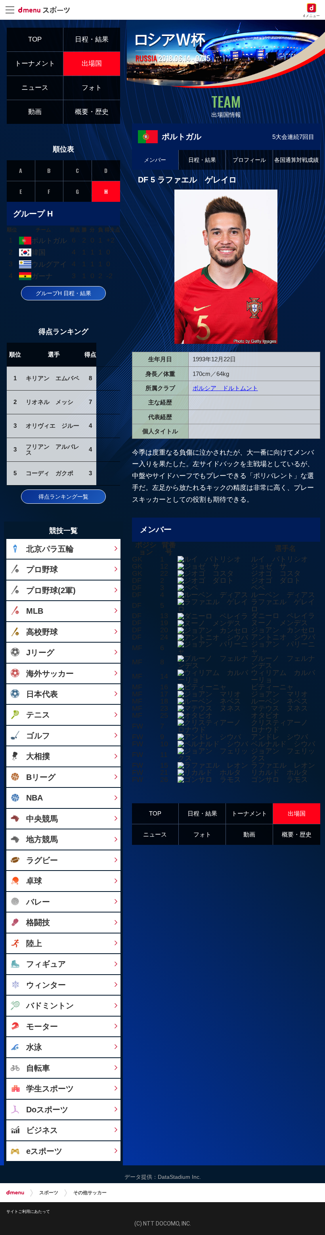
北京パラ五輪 (50, 548)
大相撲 (38, 756)
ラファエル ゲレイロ (283, 605)
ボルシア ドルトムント (225, 388)
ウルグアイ (49, 264)
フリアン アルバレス (52, 449)
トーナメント (249, 813)
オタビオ (265, 715)
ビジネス (42, 1129)
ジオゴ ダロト (276, 580)
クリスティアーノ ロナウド (283, 726)
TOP (155, 813)
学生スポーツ (50, 1088)
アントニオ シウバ (283, 637)
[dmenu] (15, 1192)
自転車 (38, 1067)
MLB (34, 610)
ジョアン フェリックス (283, 754)
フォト (202, 834)
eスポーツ (44, 1150)
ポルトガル (49, 241)
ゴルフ (38, 735)
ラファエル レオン (283, 765)
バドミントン (50, 1005)
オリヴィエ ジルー (52, 425)
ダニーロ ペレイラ (283, 616)
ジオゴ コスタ (276, 573)
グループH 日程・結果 (63, 293)
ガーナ (41, 276)
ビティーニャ (272, 687)
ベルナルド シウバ (283, 744)
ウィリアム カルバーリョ (283, 676)
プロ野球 (42, 569)
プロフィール (249, 160)
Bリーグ (40, 777)
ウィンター (46, 984)
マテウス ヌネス (279, 708)
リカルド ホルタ (279, 772)
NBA (34, 797)
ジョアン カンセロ (283, 630)
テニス (38, 714)
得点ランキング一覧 (63, 496)
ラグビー (42, 860)
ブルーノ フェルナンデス (283, 662)
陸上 (34, 943)
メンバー (155, 160)
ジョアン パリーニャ (283, 647)
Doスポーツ (47, 1109)
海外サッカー (50, 673)
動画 (249, 834)
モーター (42, 1026)
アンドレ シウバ (279, 737)
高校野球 (42, 631)
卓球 (34, 880)
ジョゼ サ (269, 566)
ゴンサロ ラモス (279, 779)
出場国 (297, 813)
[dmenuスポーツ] (47, 9)
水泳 (34, 1046)
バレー (38, 901)
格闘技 (38, 922)
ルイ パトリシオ (279, 559)
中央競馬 (42, 818)
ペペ (258, 588)
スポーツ (48, 1192)
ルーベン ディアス (283, 595)
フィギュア (46, 963)
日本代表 (42, 693)
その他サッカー (90, 1192)
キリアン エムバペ (52, 378)
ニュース (155, 834)
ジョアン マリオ (279, 694)
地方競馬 (42, 839)
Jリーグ (40, 652)
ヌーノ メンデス (279, 623)
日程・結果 (202, 160)
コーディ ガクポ (49, 473)
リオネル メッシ (49, 401)
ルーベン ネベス (279, 701)
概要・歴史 (297, 834)
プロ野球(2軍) (51, 590)
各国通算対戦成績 (296, 160)
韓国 (38, 252)
